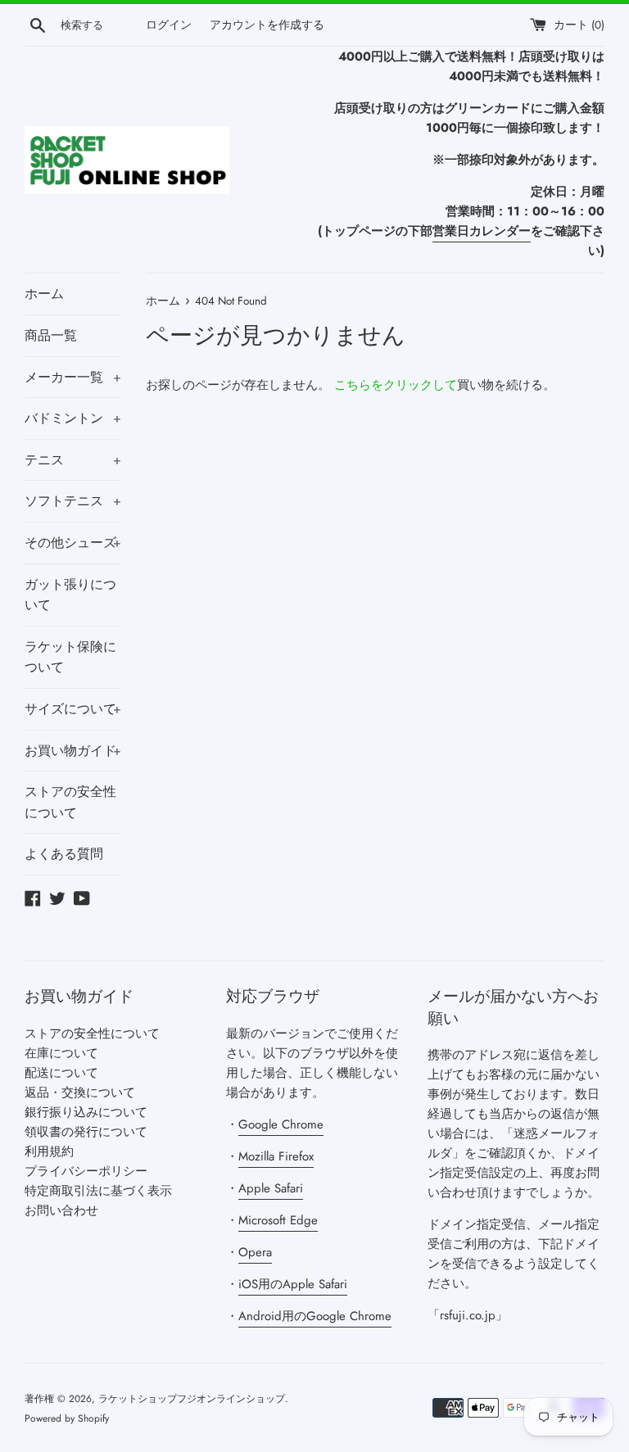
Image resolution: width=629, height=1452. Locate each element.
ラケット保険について (70, 657)
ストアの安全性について (70, 802)
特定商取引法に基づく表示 (98, 1191)
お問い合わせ (61, 1210)
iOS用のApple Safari (292, 1284)
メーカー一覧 (73, 377)
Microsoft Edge (278, 1220)
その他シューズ (73, 542)
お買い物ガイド (73, 750)
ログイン (169, 25)
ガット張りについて (70, 595)
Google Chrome (281, 1124)
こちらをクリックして (395, 385)
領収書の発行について (86, 1132)
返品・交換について (80, 1092)
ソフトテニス (73, 500)
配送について (61, 1073)
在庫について (61, 1053)
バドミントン (73, 418)
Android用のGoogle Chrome (314, 1316)
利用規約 (49, 1151)
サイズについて (73, 708)
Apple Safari (270, 1188)
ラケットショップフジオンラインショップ (191, 1398)
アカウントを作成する (267, 25)
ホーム (44, 293)
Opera (255, 1252)
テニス (73, 459)
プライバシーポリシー (86, 1171)
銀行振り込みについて (86, 1112)
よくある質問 (64, 853)
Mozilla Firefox (276, 1156)
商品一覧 (51, 335)
